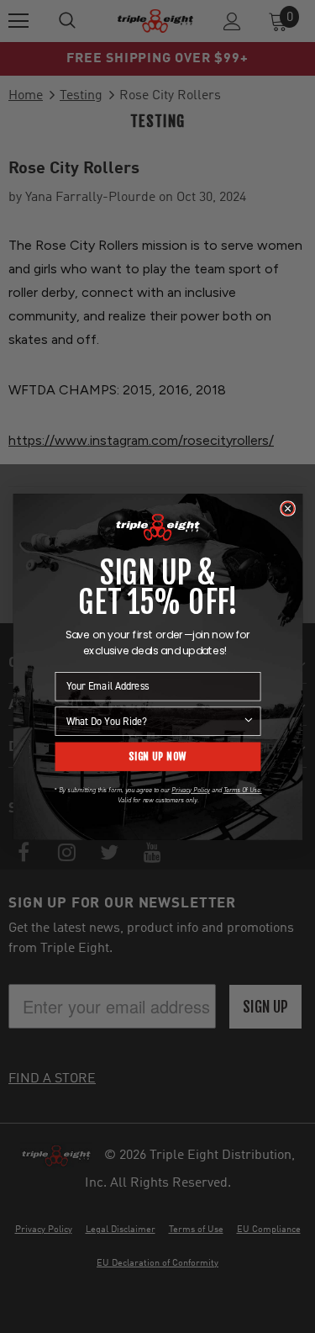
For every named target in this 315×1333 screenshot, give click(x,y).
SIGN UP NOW (157, 755)
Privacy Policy (190, 790)
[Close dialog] (287, 508)
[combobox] (154, 721)
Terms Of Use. (242, 790)
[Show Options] (248, 721)
